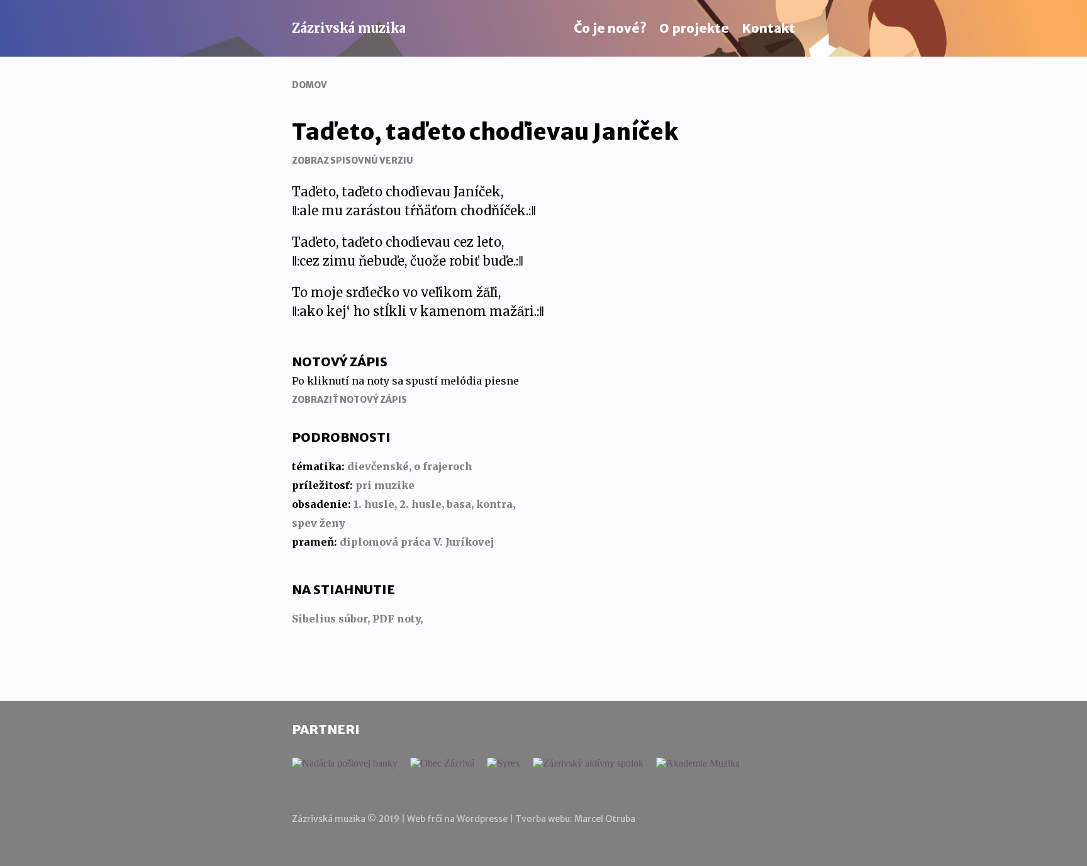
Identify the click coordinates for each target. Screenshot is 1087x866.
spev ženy (318, 523)
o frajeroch (443, 466)
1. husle (374, 504)
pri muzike (385, 485)
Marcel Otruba (604, 818)
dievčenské (378, 466)
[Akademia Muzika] (698, 763)
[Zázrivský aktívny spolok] (588, 763)
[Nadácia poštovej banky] (345, 763)
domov (309, 85)
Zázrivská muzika (349, 28)
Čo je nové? (610, 28)
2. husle (420, 504)
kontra (494, 504)
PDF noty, (397, 618)
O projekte (694, 28)
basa (459, 504)
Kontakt (768, 28)
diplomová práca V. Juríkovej (417, 542)
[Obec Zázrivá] (442, 763)
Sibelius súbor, (332, 618)
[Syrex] (503, 763)
